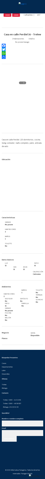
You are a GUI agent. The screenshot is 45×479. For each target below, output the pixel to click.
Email (4, 428)
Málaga (4, 388)
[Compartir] (22, 57)
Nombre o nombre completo (12, 419)
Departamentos (7, 367)
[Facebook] (22, 46)
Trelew (4, 385)
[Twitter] (22, 49)
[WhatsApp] (22, 53)
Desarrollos (5, 374)
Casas (4, 363)
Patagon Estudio (26, 474)
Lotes (3, 370)
